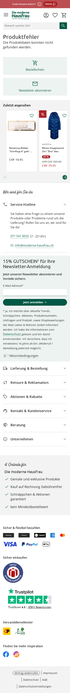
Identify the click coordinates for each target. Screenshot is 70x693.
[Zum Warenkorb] (64, 15)
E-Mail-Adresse (12, 285)
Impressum (50, 673)
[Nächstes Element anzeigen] (65, 177)
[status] (30, 26)
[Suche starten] (63, 25)
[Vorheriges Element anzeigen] (5, 177)
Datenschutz (12, 334)
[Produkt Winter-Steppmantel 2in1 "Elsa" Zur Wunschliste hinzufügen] (64, 116)
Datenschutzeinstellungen (35, 686)
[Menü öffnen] (6, 15)
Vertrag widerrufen (26, 673)
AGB (44, 679)
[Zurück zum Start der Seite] (66, 667)
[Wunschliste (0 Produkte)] (55, 15)
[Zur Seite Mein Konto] (46, 15)
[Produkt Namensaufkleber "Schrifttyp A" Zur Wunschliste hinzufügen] (32, 116)
